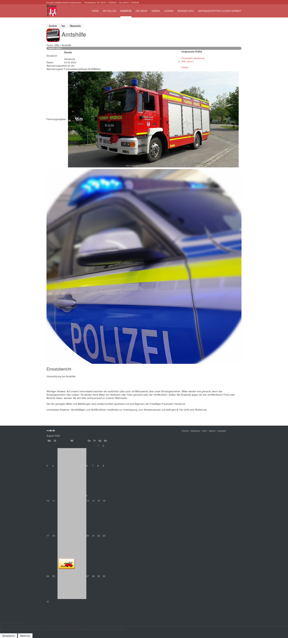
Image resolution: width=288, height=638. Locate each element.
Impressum (195, 430)
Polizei (185, 67)
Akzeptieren (8, 635)
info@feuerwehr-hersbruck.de (67, 2)
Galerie (212, 430)
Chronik (185, 430)
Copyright (221, 430)
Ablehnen (25, 635)
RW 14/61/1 (188, 61)
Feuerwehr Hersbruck (193, 58)
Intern (204, 430)
